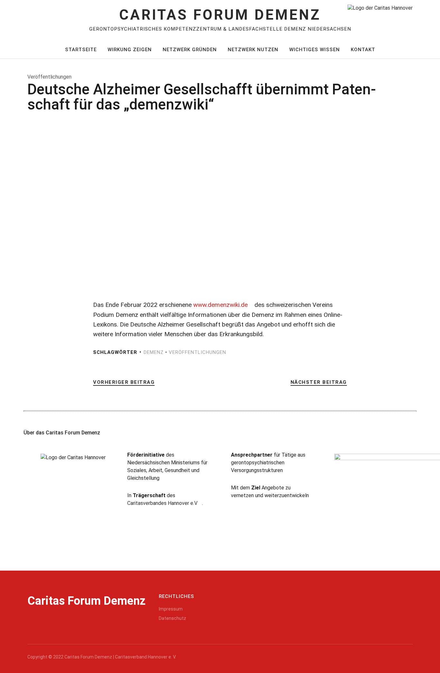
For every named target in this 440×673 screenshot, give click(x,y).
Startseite (81, 49)
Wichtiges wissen (314, 49)
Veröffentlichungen (197, 352)
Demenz (154, 352)
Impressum (171, 608)
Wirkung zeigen (130, 49)
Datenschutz (172, 618)
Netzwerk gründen (190, 49)
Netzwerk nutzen (253, 49)
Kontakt (363, 49)
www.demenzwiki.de (220, 304)
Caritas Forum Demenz (220, 14)
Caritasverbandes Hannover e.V (162, 503)
